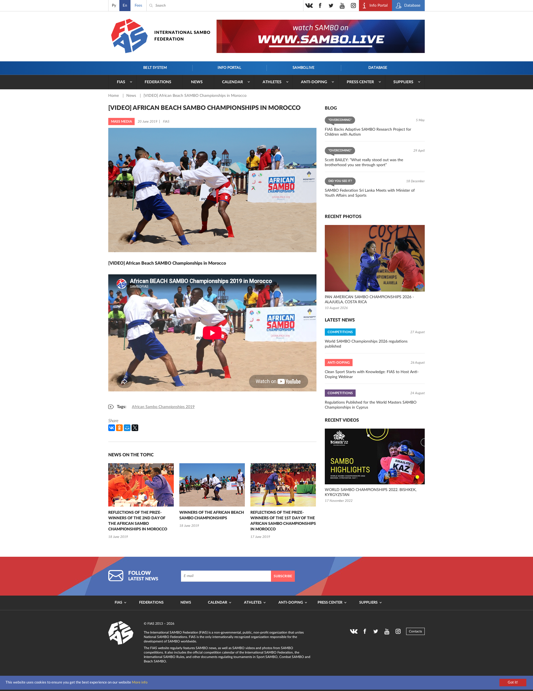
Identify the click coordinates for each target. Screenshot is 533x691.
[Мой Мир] (127, 427)
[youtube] (342, 5)
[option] (141, 501)
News (197, 82)
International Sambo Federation (182, 36)
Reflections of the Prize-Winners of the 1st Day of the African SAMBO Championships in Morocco (283, 521)
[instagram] (353, 5)
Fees (138, 5)
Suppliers (403, 82)
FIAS (121, 82)
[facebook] (320, 5)
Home (114, 96)
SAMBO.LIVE (304, 68)
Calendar (232, 82)
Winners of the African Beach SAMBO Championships (211, 515)
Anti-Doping (314, 82)
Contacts (415, 631)
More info (139, 682)
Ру (114, 5)
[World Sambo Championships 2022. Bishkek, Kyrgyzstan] (375, 456)
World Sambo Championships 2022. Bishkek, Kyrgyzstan (370, 492)
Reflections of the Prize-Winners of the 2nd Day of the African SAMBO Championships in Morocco (137, 521)
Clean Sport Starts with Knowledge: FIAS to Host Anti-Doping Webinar (372, 374)
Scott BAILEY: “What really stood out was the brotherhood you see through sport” (364, 162)
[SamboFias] (121, 633)
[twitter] (331, 5)
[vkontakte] (309, 5)
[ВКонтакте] (111, 427)
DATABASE (378, 68)
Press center (360, 82)
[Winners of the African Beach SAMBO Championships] (212, 485)
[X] (135, 427)
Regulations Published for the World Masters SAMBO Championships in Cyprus (370, 405)
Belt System (155, 68)
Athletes (272, 82)
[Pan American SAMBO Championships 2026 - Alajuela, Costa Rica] (375, 258)
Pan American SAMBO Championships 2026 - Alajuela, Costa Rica (369, 299)
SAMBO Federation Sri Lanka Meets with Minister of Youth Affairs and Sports (370, 193)
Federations (158, 82)
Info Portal (229, 68)
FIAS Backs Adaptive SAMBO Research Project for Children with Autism (368, 132)
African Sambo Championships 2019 (163, 407)
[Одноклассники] (119, 427)
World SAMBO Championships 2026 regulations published (366, 344)
